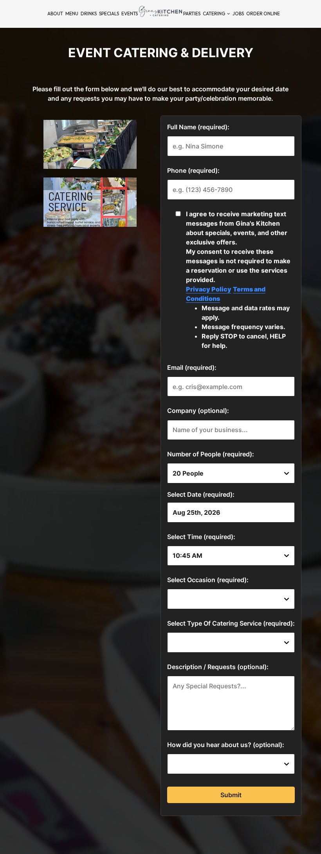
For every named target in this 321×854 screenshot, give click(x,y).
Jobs (238, 13)
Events (129, 13)
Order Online (263, 13)
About (55, 13)
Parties (191, 13)
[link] (160, 11)
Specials (109, 13)
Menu (71, 13)
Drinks (89, 13)
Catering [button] (214, 13)
